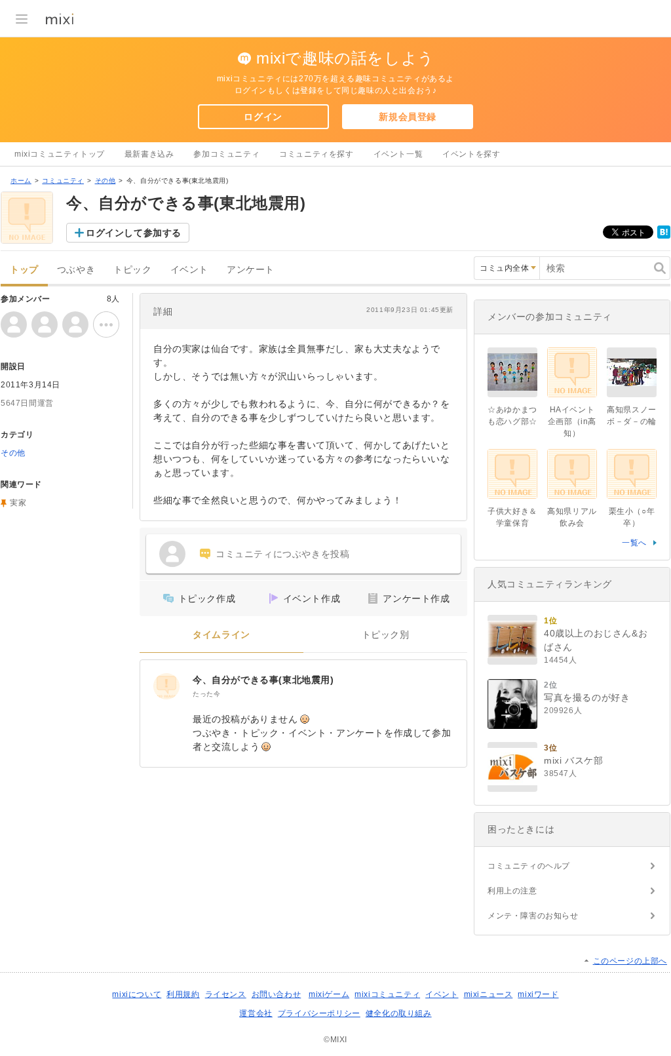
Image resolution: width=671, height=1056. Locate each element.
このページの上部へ (630, 961)
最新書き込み (149, 154)
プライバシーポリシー (319, 1013)
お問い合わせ (276, 994)
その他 (105, 180)
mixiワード (538, 994)
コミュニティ (63, 180)
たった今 (206, 693)
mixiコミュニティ (387, 994)
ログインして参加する (134, 232)
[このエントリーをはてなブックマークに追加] (663, 236)
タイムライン (221, 635)
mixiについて (136, 994)
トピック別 (386, 635)
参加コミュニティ (226, 154)
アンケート (251, 270)
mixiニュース (488, 994)
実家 (18, 502)
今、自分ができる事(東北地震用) (263, 680)
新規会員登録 (407, 116)
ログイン (263, 116)
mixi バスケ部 (573, 760)
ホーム (20, 180)
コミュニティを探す (316, 154)
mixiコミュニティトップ (59, 154)
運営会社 (255, 1013)
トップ (24, 270)
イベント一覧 (398, 154)
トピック (132, 270)
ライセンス (225, 994)
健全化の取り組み (399, 1013)
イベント (189, 270)
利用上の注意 (512, 890)
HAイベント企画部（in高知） (572, 421)
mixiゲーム (329, 994)
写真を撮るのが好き (587, 697)
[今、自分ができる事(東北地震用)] (166, 686)
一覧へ (634, 542)
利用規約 (182, 994)
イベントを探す (471, 154)
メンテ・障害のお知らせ (533, 915)
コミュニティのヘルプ (529, 865)
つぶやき (76, 270)
